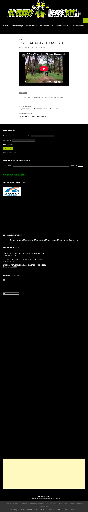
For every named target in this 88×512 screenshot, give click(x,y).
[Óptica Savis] (12, 191)
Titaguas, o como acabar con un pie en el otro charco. (38, 107)
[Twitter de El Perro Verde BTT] (28, 240)
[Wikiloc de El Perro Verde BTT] (62, 240)
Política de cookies (44, 498)
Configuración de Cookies (66, 509)
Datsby (42, 47)
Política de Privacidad (29, 509)
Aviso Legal (14, 509)
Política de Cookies (46, 509)
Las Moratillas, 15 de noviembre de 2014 (33, 115)
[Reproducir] (6, 166)
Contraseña (7, 140)
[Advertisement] (44, 474)
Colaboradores (78, 26)
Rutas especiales (31, 26)
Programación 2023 (62, 26)
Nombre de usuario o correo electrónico (16, 136)
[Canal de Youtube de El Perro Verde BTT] (51, 240)
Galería (5, 31)
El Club (5, 26)
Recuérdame (9, 144)
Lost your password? (10, 153)
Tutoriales (33, 31)
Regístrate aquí (17, 26)
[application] (44, 166)
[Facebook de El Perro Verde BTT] (16, 240)
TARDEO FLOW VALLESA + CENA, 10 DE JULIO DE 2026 (23, 259)
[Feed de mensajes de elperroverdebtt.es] (73, 240)
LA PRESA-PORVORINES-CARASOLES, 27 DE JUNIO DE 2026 (25, 265)
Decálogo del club (46, 26)
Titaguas (23, 92)
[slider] (81, 166)
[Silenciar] (76, 166)
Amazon (24, 31)
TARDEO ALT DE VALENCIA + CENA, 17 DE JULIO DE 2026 (23, 253)
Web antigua (56, 498)
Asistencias (15, 31)
